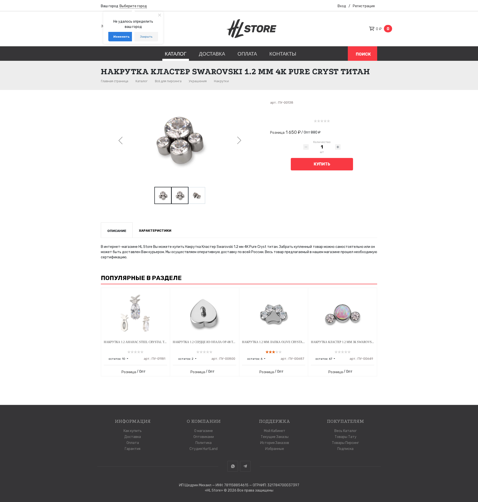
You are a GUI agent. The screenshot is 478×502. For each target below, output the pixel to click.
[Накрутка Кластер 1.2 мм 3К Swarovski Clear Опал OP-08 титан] (342, 314)
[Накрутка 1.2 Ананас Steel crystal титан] (135, 314)
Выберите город (133, 6)
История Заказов (274, 443)
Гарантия (132, 449)
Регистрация (364, 6)
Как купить (132, 431)
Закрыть (146, 36)
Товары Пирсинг (345, 443)
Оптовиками (203, 437)
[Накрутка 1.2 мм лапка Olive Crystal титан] (273, 314)
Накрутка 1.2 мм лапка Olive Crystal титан (278, 342)
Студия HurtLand (203, 449)
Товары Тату (346, 437)
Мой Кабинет (274, 431)
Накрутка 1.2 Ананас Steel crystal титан (138, 342)
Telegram (245, 466)
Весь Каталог (345, 431)
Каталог (175, 54)
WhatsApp (232, 466)
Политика (203, 443)
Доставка (212, 54)
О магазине (203, 431)
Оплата (247, 54)
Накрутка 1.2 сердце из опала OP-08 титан (207, 342)
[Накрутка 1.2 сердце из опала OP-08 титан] (204, 314)
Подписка (345, 449)
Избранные (274, 449)
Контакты (282, 54)
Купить (322, 164)
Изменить (121, 36)
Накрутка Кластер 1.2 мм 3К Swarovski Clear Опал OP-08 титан (362, 342)
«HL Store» (214, 490)
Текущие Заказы (275, 437)
